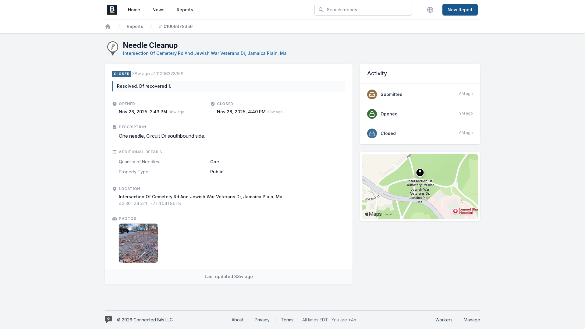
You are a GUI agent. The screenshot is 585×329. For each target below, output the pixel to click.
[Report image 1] (138, 243)
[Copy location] (184, 203)
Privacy (262, 319)
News (158, 9)
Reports (185, 9)
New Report (460, 9)
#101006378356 (176, 26)
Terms (287, 319)
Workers (443, 319)
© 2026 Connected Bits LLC (145, 319)
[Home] (108, 26)
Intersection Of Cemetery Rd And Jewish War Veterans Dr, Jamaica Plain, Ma (205, 53)
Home (134, 9)
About (237, 319)
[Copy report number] (186, 74)
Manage (472, 319)
